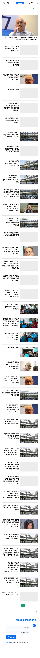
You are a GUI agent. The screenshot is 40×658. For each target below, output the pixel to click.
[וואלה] (20, 3)
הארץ (36, 611)
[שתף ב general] (3, 3)
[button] (31, 3)
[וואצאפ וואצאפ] (8, 3)
